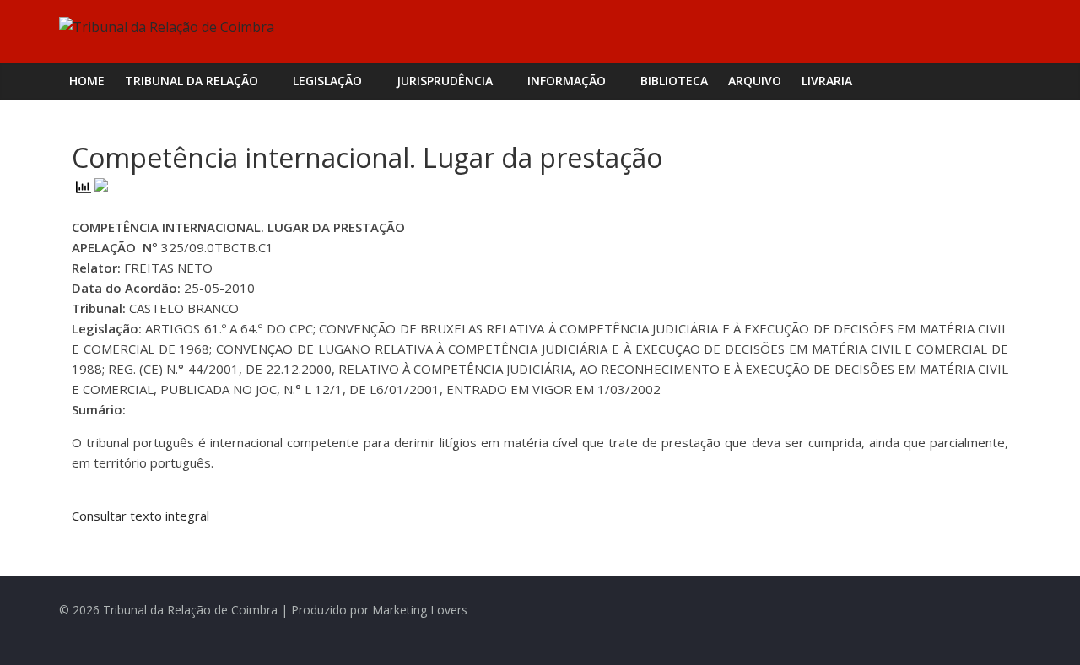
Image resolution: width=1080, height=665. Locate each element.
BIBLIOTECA (674, 81)
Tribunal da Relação (191, 81)
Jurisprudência (445, 81)
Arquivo (754, 81)
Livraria (827, 81)
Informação (566, 81)
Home (87, 81)
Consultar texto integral (140, 515)
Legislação (327, 81)
